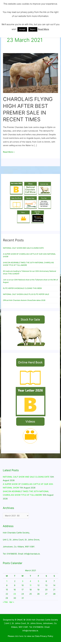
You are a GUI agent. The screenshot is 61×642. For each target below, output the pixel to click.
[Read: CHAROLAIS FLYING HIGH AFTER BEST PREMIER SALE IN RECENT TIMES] (30, 73)
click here (18, 636)
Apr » (11, 602)
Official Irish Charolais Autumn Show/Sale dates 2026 (24, 300)
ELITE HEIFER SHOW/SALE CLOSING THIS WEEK (22, 288)
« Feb (5, 602)
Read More (43, 29)
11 (30, 585)
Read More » (8, 151)
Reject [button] (33, 29)
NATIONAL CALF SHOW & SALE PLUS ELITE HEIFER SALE (26, 294)
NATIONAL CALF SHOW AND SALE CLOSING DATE (23, 248)
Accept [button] (22, 29)
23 (14, 594)
